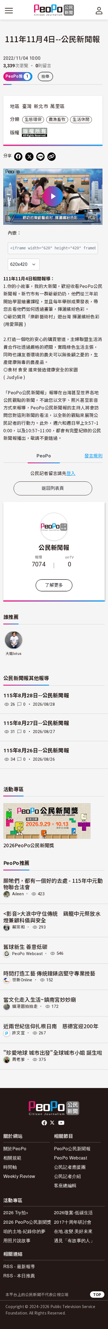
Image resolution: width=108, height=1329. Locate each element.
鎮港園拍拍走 (25, 1006)
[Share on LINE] (40, 156)
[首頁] (54, 10)
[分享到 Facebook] (18, 156)
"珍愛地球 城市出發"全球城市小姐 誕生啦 (52, 1052)
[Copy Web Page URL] (51, 156)
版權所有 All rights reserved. (36, 132)
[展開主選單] (8, 10)
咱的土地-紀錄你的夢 (24, 1231)
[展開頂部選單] (99, 10)
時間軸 (10, 1167)
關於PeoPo (14, 1148)
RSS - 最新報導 (19, 1266)
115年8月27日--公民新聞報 (36, 723)
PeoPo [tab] (44, 456)
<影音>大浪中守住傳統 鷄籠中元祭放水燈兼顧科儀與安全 (52, 917)
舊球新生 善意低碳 (25, 946)
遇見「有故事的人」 (74, 1240)
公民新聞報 (54, 547)
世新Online (22, 979)
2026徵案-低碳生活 (73, 1212)
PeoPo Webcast (27, 953)
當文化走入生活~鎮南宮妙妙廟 (39, 999)
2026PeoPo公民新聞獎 (28, 845)
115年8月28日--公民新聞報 (36, 695)
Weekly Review (19, 1176)
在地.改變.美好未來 (73, 1231)
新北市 (41, 106)
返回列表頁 (53, 488)
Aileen (18, 893)
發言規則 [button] (93, 456)
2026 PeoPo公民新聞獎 (27, 1222)
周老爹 (18, 1059)
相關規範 (12, 1157)
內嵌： (14, 233)
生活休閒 (81, 119)
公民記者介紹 (67, 1176)
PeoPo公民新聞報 (72, 1148)
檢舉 (46, 76)
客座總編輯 (65, 1185)
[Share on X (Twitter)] (29, 156)
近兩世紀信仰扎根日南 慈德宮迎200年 (50, 1026)
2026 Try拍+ (15, 1212)
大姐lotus (13, 654)
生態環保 (33, 119)
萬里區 (57, 106)
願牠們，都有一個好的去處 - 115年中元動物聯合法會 (53, 884)
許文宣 (18, 1032)
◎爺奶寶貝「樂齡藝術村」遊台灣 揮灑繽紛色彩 (51, 316)
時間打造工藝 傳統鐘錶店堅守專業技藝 (49, 973)
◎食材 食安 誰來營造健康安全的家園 (40, 369)
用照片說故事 (16, 1240)
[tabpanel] (52, 473)
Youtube (61, 1123)
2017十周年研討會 (72, 1222)
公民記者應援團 (70, 1167)
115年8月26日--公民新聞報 (36, 750)
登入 (71, 473)
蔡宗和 (18, 927)
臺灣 (27, 106)
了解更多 (54, 585)
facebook (45, 1123)
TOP (97, 1294)
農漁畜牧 (57, 119)
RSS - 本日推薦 (19, 1275)
